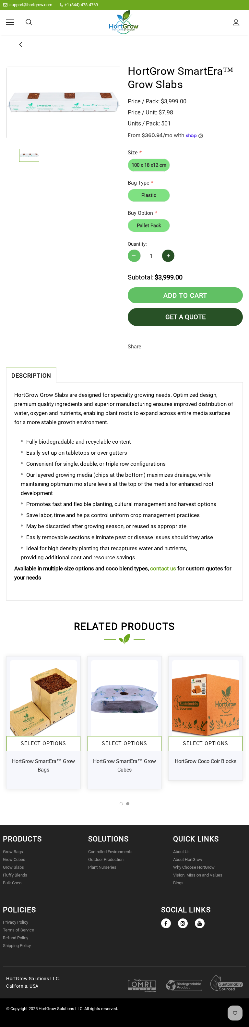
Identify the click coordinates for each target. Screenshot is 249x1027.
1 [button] (121, 803)
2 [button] (127, 803)
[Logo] (123, 22)
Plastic (148, 195)
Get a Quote (185, 317)
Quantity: (137, 244)
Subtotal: (141, 277)
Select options (43, 743)
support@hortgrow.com (30, 4)
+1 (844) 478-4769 (81, 4)
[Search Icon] (29, 22)
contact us (163, 568)
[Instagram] (183, 923)
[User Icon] (236, 22)
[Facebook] (166, 923)
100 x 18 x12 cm (149, 165)
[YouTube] (200, 923)
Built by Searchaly (124, 1023)
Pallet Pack (149, 225)
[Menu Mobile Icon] (10, 22)
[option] (63, 103)
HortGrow (48, 1008)
